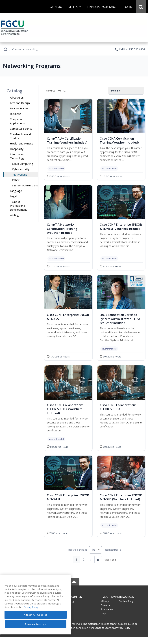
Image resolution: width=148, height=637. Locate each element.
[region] (35, 605)
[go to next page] (91, 559)
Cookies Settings (35, 624)
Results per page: (78, 549)
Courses (16, 49)
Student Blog (126, 601)
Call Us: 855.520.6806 (130, 49)
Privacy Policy (122, 627)
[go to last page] (98, 559)
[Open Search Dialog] (141, 6)
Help (103, 613)
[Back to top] (74, 598)
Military (105, 601)
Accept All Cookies (35, 614)
